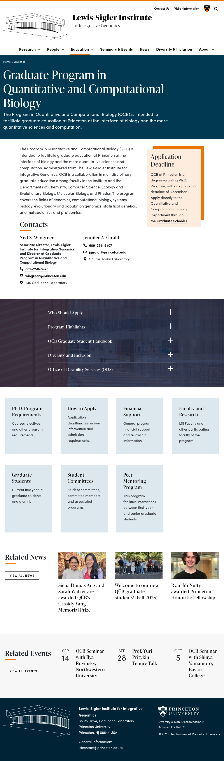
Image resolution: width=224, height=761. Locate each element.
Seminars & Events (116, 49)
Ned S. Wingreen (37, 237)
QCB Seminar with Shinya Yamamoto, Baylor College (203, 663)
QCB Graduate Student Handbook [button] (80, 341)
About (204, 49)
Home (7, 61)
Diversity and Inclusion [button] (69, 355)
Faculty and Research (191, 411)
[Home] (37, 28)
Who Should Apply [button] (65, 313)
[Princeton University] (206, 8)
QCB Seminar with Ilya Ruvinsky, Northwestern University (90, 663)
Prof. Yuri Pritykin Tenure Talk (144, 657)
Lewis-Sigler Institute (112, 17)
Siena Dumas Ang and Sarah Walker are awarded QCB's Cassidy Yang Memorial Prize (81, 597)
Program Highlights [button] (66, 327)
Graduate (170, 220)
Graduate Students (22, 478)
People (53, 49)
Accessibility (170, 727)
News (144, 49)
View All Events (23, 671)
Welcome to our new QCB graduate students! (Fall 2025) (137, 591)
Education (80, 49)
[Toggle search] (216, 9)
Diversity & (179, 721)
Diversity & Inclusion (174, 49)
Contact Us (161, 8)
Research (27, 49)
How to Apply (82, 408)
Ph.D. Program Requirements (27, 411)
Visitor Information (187, 8)
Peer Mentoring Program (134, 481)
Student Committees (80, 478)
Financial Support (133, 411)
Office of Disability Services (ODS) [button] (80, 369)
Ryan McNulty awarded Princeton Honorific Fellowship (193, 591)
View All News (22, 575)
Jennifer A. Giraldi (102, 237)
